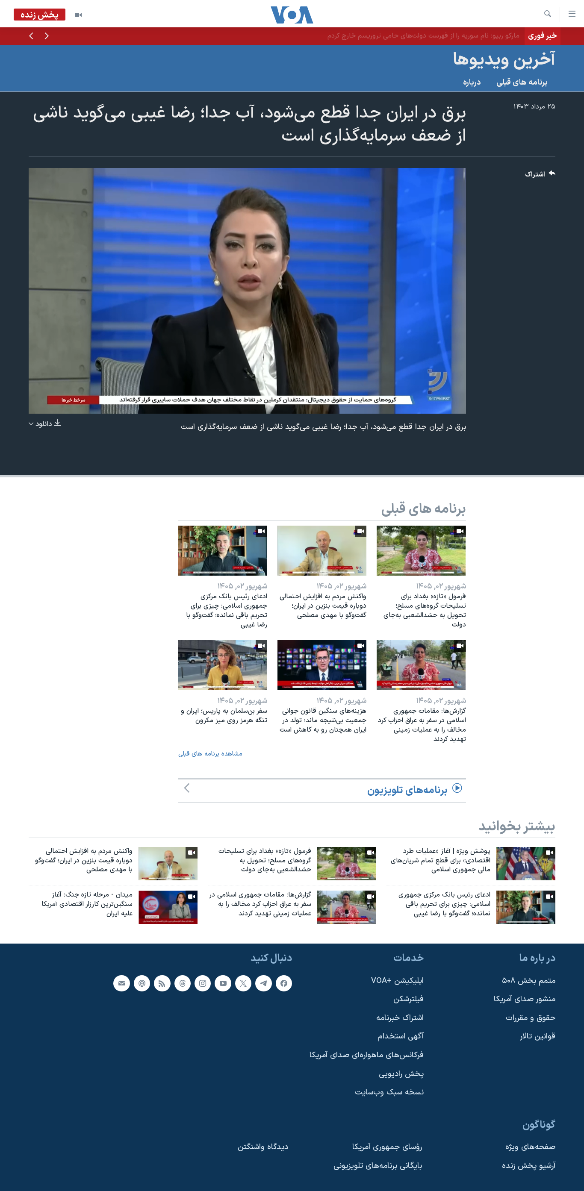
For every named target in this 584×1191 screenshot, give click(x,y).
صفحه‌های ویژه (530, 1147)
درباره (472, 82)
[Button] (540, 176)
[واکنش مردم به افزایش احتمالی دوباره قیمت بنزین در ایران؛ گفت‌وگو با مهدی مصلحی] (321, 551)
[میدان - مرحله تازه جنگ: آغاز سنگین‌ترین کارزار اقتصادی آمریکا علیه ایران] (168, 907)
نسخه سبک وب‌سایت (389, 1092)
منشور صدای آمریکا (524, 999)
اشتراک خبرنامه (400, 1018)
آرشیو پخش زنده (528, 1166)
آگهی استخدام (401, 1036)
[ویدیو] (78, 15)
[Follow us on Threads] (182, 983)
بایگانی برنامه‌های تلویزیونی (377, 1166)
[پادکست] (142, 983)
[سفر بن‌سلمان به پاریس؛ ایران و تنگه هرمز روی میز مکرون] (222, 665)
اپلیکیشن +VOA (397, 981)
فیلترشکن (408, 999)
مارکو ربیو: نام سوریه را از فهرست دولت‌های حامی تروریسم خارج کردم (423, 36)
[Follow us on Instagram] (203, 983)
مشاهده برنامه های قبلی (210, 754)
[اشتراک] (121, 983)
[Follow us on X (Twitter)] (243, 983)
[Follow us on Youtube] (223, 983)
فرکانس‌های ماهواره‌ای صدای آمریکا (367, 1055)
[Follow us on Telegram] (263, 983)
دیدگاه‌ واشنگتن (263, 1147)
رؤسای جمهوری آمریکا (387, 1147)
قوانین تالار (537, 1036)
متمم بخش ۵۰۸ (528, 981)
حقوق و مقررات (530, 1018)
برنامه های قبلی (522, 82)
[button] (46, 36)
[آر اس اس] (162, 983)
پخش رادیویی (401, 1074)
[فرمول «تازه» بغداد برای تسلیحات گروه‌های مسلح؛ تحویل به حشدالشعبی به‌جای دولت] (421, 551)
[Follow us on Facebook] (284, 983)
